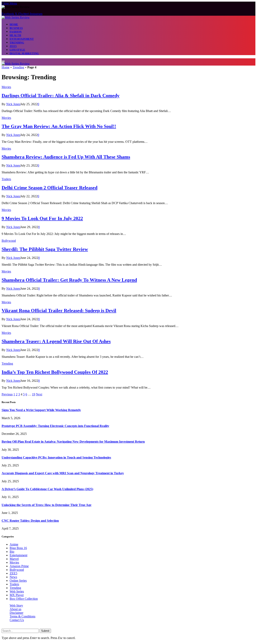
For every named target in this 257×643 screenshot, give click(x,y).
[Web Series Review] (16, 17)
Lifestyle (17, 49)
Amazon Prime (19, 566)
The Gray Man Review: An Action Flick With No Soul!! (59, 126)
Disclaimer (16, 612)
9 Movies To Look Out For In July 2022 (42, 218)
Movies (6, 87)
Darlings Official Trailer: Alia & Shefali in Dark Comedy (60, 95)
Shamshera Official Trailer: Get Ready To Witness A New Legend (69, 280)
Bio (12, 551)
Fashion (16, 31)
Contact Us (17, 620)
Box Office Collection (24, 598)
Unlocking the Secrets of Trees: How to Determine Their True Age (46, 505)
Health (15, 35)
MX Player (17, 595)
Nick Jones (13, 104)
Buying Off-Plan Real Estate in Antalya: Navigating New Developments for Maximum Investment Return (73, 441)
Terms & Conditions (22, 616)
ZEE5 (13, 46)
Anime (14, 544)
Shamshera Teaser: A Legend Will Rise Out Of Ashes (56, 341)
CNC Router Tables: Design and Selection (30, 520)
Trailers (6, 179)
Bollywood (9, 240)
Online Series (18, 580)
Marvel (14, 559)
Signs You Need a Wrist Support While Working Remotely (41, 410)
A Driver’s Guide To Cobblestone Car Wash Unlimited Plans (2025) (47, 489)
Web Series (17, 591)
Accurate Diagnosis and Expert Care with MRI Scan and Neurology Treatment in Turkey (63, 473)
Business (16, 28)
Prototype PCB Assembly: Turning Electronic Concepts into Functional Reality (55, 426)
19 (33, 394)
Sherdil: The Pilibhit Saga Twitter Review (45, 249)
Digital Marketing (24, 53)
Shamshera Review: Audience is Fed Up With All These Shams (66, 156)
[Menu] (3, 61)
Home (14, 24)
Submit (45, 630)
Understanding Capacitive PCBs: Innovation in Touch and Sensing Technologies (56, 457)
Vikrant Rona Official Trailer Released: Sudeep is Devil (59, 310)
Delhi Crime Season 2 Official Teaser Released (49, 187)
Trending (17, 42)
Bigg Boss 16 (18, 548)
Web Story (16, 605)
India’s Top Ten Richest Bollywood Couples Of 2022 (55, 372)
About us (15, 609)
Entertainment (22, 38)
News (13, 577)
